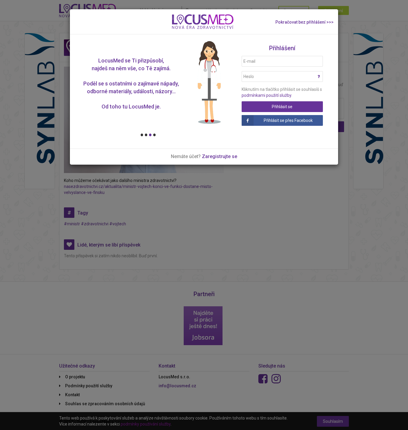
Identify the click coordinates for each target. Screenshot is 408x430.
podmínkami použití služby (266, 95)
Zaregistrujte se (219, 156)
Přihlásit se (282, 106)
